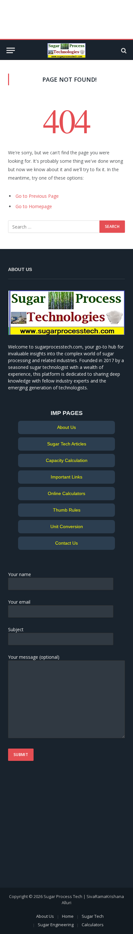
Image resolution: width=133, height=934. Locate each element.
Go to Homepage (33, 206)
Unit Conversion (66, 526)
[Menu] (10, 50)
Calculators (93, 925)
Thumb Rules (66, 510)
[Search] (123, 50)
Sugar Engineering (56, 925)
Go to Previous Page (37, 196)
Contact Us (66, 543)
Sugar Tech (93, 916)
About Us (66, 427)
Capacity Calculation (66, 460)
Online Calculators (66, 493)
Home (68, 916)
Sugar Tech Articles (66, 443)
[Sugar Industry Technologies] (66, 50)
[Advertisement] (48, 827)
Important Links (66, 476)
